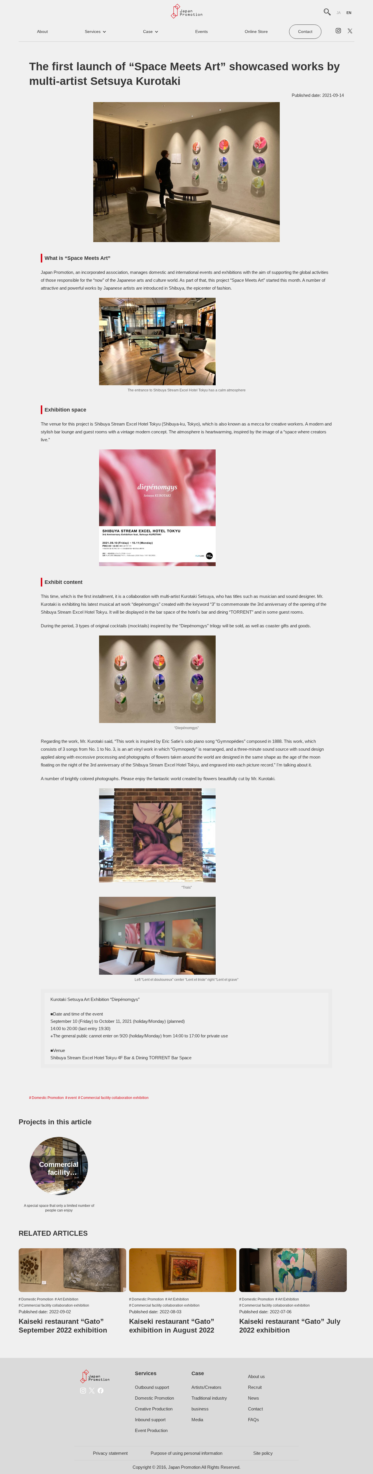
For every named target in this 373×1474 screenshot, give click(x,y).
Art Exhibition (67, 1299)
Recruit (255, 1387)
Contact (305, 31)
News (253, 1398)
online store (256, 31)
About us (256, 1376)
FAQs (253, 1419)
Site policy (263, 1453)
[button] (95, 31)
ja (339, 13)
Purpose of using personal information (186, 1453)
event (72, 1098)
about (42, 31)
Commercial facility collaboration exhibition (115, 1098)
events (201, 31)
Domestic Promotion (48, 1098)
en (348, 13)
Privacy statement (110, 1453)
